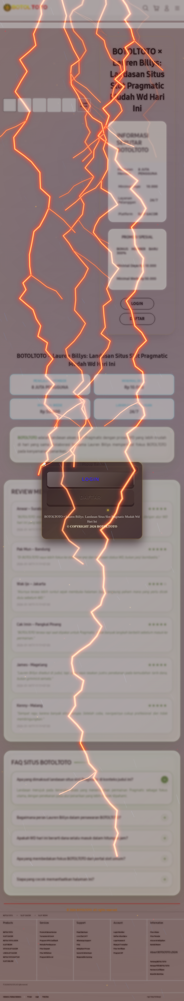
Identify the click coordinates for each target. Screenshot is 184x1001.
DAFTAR (90, 497)
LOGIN (90, 479)
